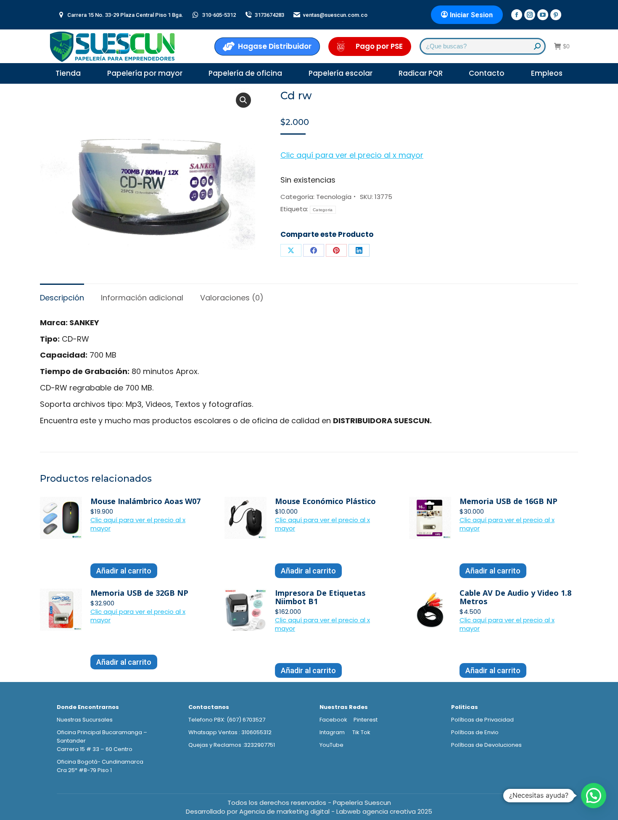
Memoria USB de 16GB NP (508, 501)
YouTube (331, 745)
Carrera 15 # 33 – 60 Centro (94, 749)
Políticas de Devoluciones (486, 745)
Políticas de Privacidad (482, 720)
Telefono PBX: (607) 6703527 (226, 720)
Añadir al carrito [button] (123, 570)
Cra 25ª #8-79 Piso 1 (84, 770)
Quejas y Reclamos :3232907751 (231, 745)
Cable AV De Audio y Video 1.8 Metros (515, 597)
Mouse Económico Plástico (325, 501)
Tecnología (333, 196)
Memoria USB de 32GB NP (139, 593)
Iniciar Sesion (471, 15)
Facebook (333, 720)
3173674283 (269, 15)
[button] (243, 100)
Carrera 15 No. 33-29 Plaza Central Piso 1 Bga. (125, 15)
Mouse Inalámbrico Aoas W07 (145, 501)
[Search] (537, 46)
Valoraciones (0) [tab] (232, 297)
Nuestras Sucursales (85, 720)
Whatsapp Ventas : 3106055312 (230, 732)
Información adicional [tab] (142, 297)
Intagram (333, 732)
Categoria (323, 209)
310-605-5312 (219, 15)
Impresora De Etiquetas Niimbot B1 (320, 597)
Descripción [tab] (62, 297)
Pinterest (366, 720)
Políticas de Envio (475, 732)
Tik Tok (361, 732)
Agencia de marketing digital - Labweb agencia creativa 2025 (335, 811)
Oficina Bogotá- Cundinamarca (100, 762)
